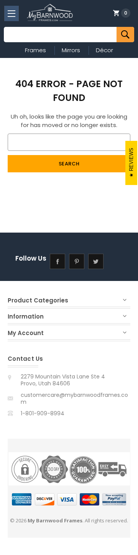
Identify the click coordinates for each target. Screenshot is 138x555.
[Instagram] (115, 261)
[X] (96, 261)
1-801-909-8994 (42, 413)
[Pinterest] (77, 261)
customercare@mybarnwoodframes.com (74, 398)
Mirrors (71, 50)
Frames (35, 50)
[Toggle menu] (11, 13)
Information (26, 316)
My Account (26, 333)
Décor (104, 50)
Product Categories (38, 300)
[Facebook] (58, 261)
